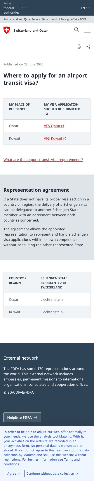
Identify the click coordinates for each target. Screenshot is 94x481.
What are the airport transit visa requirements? (43, 159)
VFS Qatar (52, 125)
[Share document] (88, 46)
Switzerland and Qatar (31, 30)
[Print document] (79, 46)
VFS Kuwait (53, 138)
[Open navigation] (87, 30)
